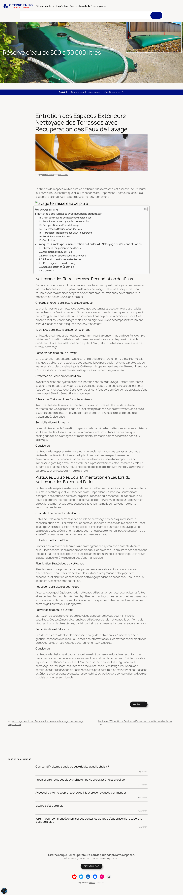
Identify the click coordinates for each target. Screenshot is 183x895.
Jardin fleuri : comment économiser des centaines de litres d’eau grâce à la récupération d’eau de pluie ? (89, 820)
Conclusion (48, 240)
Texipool (92, 882)
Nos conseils (63, 174)
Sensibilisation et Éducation (58, 266)
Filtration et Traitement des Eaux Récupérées (67, 232)
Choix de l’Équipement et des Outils (61, 248)
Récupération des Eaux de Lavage (61, 225)
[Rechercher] (156, 15)
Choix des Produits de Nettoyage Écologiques (66, 217)
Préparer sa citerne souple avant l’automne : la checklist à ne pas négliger (80, 779)
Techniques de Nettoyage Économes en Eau (66, 221)
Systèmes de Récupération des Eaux (62, 229)
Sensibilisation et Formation (58, 236)
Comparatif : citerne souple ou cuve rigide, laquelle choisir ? (72, 766)
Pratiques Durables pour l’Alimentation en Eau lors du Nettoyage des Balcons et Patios (90, 244)
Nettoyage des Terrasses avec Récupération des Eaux (69, 213)
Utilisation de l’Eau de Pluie (57, 251)
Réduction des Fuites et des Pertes (62, 259)
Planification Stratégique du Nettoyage (64, 255)
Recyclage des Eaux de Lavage (59, 263)
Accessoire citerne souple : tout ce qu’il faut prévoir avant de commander (80, 792)
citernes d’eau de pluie (49, 805)
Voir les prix (138, 704)
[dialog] (4, 891)
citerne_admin (48, 174)
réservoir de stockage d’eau (130, 389)
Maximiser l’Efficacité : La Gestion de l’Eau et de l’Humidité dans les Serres (135, 721)
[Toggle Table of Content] (144, 209)
